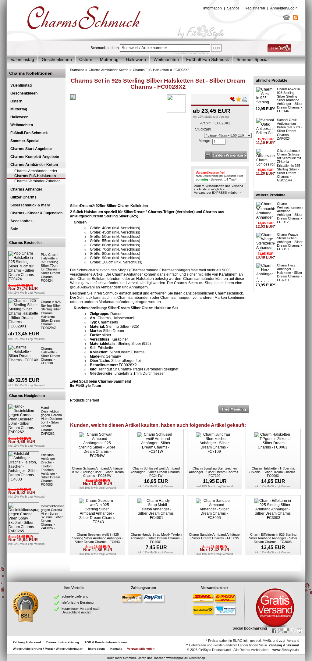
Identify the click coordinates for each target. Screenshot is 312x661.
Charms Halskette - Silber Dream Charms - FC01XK (50, 356)
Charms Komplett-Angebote (34, 157)
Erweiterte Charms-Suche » (190, 53)
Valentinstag (22, 59)
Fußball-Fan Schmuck (207, 59)
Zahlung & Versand (27, 642)
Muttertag (109, 59)
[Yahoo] (293, 630)
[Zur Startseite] (156, 39)
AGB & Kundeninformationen (105, 642)
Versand (39, 292)
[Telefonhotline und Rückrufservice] (286, 19)
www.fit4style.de (285, 650)
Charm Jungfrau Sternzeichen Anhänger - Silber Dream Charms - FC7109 (214, 471)
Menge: (205, 141)
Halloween (136, 59)
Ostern (85, 59)
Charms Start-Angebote (31, 149)
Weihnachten (166, 59)
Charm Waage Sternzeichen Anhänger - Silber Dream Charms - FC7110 (290, 242)
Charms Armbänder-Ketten (34, 165)
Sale (14, 229)
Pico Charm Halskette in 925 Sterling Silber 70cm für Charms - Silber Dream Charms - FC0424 (50, 267)
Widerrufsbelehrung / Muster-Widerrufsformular (48, 648)
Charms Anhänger (26, 189)
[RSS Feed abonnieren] (295, 19)
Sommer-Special (252, 59)
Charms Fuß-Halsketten (35, 176)
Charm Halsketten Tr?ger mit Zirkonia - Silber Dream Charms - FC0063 (273, 471)
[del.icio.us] (286, 630)
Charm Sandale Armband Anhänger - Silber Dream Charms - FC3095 (215, 536)
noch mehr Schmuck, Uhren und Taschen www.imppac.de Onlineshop (156, 657)
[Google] (299, 630)
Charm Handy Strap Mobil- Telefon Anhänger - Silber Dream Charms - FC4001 (156, 538)
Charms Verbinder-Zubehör (37, 181)
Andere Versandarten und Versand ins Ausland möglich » (218, 187)
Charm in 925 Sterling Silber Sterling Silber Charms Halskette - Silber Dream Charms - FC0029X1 (51, 315)
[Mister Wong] (280, 630)
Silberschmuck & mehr (30, 205)
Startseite (77, 70)
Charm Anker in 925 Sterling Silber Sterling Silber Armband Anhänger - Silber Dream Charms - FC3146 (290, 100)
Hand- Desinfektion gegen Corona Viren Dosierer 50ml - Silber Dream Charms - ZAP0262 (51, 420)
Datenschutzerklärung (62, 642)
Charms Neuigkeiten (27, 396)
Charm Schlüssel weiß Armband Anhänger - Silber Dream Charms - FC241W (156, 471)
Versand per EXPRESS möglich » (217, 192)
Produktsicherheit (84, 400)
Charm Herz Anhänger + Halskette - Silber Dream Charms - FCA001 (289, 272)
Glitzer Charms (23, 197)
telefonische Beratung (78, 602)
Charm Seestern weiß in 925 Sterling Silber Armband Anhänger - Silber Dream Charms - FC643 (97, 538)
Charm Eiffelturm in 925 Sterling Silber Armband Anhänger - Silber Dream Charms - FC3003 (273, 538)
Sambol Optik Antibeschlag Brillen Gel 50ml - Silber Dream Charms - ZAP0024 (289, 129)
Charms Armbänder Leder (35, 171)
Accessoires (21, 221)
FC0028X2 (181, 70)
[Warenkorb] (279, 51)
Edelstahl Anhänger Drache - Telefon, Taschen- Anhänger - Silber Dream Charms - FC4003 (50, 469)
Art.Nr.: (205, 123)
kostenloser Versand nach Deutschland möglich (81, 610)
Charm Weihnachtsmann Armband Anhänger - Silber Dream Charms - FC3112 (290, 213)
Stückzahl (203, 129)
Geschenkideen (57, 59)
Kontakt (116, 648)
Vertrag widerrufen (140, 648)
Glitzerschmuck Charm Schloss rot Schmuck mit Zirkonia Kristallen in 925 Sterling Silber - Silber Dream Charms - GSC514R (289, 165)
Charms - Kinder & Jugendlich (36, 213)
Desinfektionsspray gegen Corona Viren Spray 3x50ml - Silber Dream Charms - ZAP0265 (55, 517)
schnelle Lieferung (75, 596)
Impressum (96, 648)
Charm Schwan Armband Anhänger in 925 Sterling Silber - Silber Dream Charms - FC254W (98, 471)
